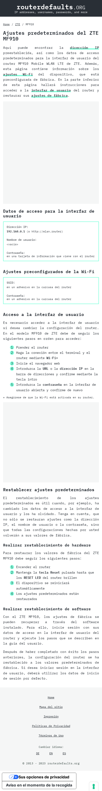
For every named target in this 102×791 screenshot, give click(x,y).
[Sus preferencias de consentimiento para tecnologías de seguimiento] (93, 786)
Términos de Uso (51, 735)
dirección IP (84, 47)
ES (64, 753)
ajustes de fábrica (49, 95)
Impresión (51, 716)
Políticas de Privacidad (51, 726)
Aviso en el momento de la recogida (39, 785)
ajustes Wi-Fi (18, 74)
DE (37, 753)
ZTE (17, 24)
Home (6, 24)
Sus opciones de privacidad (44, 777)
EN (51, 753)
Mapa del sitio (51, 707)
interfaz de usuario (51, 90)
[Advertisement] (51, 152)
